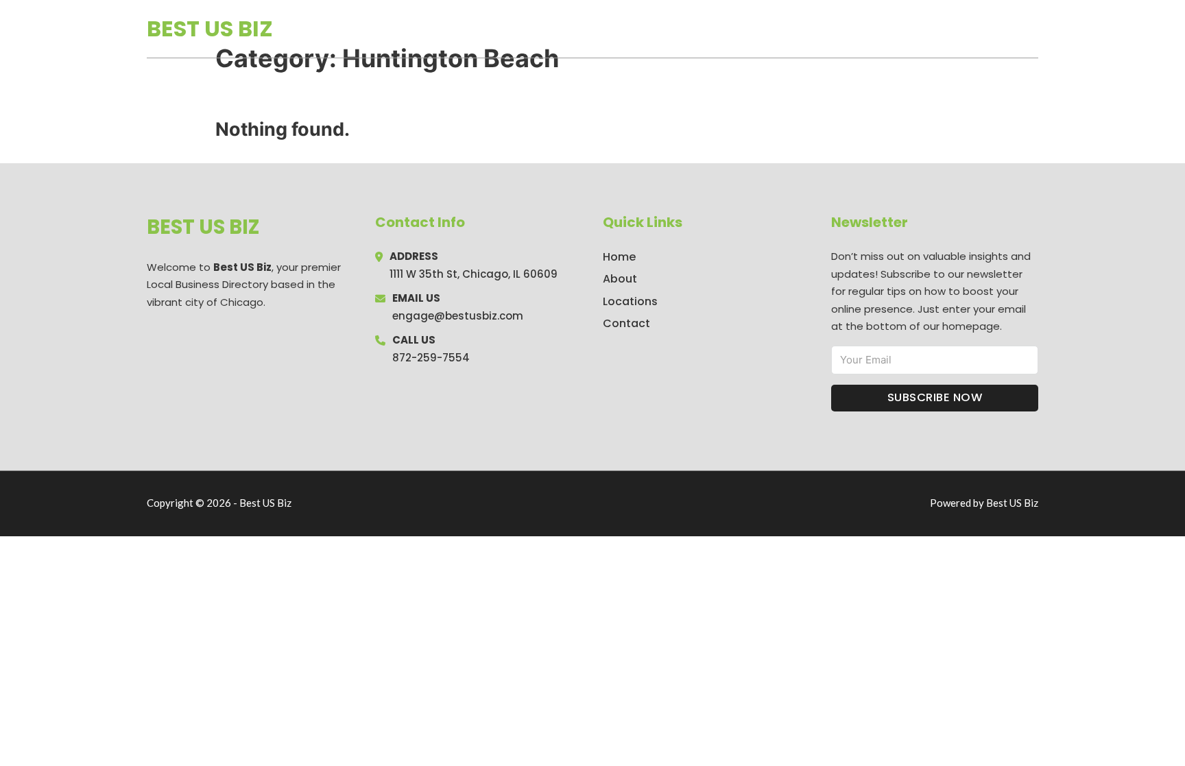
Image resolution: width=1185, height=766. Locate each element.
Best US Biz (210, 28)
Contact (626, 323)
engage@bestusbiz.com (457, 316)
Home (879, 28)
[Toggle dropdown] (1033, 29)
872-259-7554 (431, 357)
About (620, 279)
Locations (941, 28)
